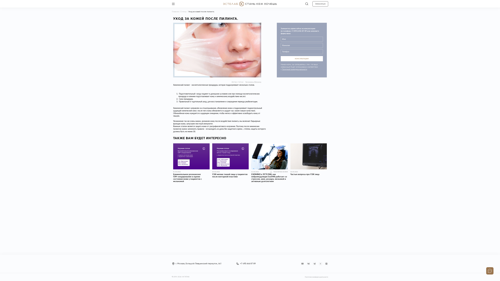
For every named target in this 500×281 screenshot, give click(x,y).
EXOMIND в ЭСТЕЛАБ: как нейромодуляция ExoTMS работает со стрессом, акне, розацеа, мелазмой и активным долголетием (269, 177)
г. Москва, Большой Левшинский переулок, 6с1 (198, 264)
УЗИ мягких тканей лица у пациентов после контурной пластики (230, 175)
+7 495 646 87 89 (248, 264)
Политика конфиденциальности (316, 277)
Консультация (302, 58)
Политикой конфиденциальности (294, 69)
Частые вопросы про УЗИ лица (304, 174)
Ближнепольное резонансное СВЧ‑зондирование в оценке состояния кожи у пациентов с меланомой (187, 177)
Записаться (320, 4)
